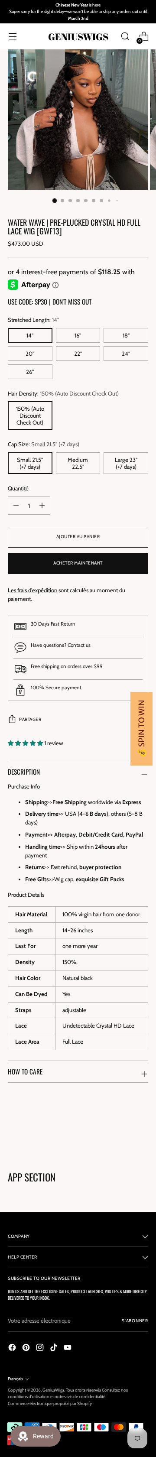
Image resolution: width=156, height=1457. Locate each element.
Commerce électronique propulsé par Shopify (50, 1403)
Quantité (18, 488)
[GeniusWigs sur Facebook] (13, 1348)
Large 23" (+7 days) (126, 463)
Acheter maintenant (77, 563)
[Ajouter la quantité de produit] (16, 505)
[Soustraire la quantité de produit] (42, 505)
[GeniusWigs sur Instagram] (41, 1348)
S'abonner (135, 1321)
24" (126, 353)
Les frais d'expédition (32, 590)
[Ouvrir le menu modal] (12, 36)
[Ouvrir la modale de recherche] (125, 36)
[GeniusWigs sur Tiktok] (54, 1348)
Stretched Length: (33, 319)
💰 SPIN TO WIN (141, 729)
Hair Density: (63, 393)
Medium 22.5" (78, 463)
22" (78, 353)
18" (126, 335)
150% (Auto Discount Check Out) (30, 415)
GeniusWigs (53, 1390)
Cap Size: (43, 444)
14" (29, 335)
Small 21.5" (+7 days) (30, 463)
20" (30, 353)
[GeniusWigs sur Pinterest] (27, 1348)
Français (15, 1379)
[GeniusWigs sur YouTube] (68, 1348)
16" (78, 335)
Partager (30, 719)
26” (30, 371)
